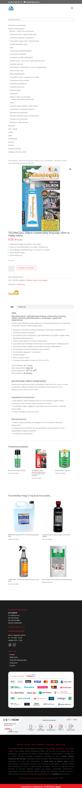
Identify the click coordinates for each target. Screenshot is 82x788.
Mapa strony (60, 745)
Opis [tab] (12, 307)
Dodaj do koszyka (26, 268)
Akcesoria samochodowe (17, 25)
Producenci (14, 663)
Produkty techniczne (17, 87)
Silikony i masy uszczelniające (43, 161)
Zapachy (11, 142)
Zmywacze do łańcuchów (17, 152)
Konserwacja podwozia (18, 54)
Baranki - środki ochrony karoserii (22, 31)
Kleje (11, 48)
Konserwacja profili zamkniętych (21, 57)
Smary (12, 103)
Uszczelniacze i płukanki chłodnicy (22, 109)
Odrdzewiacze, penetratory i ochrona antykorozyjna (28, 67)
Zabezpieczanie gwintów (18, 113)
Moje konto (14, 657)
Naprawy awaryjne (16, 64)
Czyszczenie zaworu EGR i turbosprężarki (24, 41)
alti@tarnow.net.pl (16, 631)
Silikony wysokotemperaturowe (22, 99)
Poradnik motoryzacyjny (18, 660)
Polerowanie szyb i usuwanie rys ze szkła (24, 77)
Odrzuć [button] (58, 787)
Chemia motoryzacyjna (26, 161)
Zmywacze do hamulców (18, 119)
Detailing (11, 126)
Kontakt (12, 666)
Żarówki (11, 145)
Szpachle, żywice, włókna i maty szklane (24, 106)
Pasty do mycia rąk (16, 71)
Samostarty (14, 94)
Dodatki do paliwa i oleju (18, 44)
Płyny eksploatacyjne (17, 74)
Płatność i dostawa (23, 745)
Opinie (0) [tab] (22, 307)
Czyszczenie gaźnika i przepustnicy (22, 38)
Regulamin (50, 745)
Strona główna (12, 161)
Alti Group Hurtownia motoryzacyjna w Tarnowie (37, 778)
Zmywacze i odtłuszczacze (19, 122)
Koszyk (12, 654)
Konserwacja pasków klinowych (21, 51)
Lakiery (10, 132)
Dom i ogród (12, 129)
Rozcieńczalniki (15, 90)
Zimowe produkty (14, 149)
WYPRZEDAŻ (12, 139)
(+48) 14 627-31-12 (16, 627)
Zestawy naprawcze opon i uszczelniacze (24, 116)
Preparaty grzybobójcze (18, 84)
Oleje (10, 135)
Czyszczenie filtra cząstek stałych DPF (23, 34)
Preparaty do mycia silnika (19, 80)
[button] (70, 169)
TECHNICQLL (20, 284)
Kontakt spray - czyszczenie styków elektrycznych (27, 61)
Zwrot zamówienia (38, 745)
